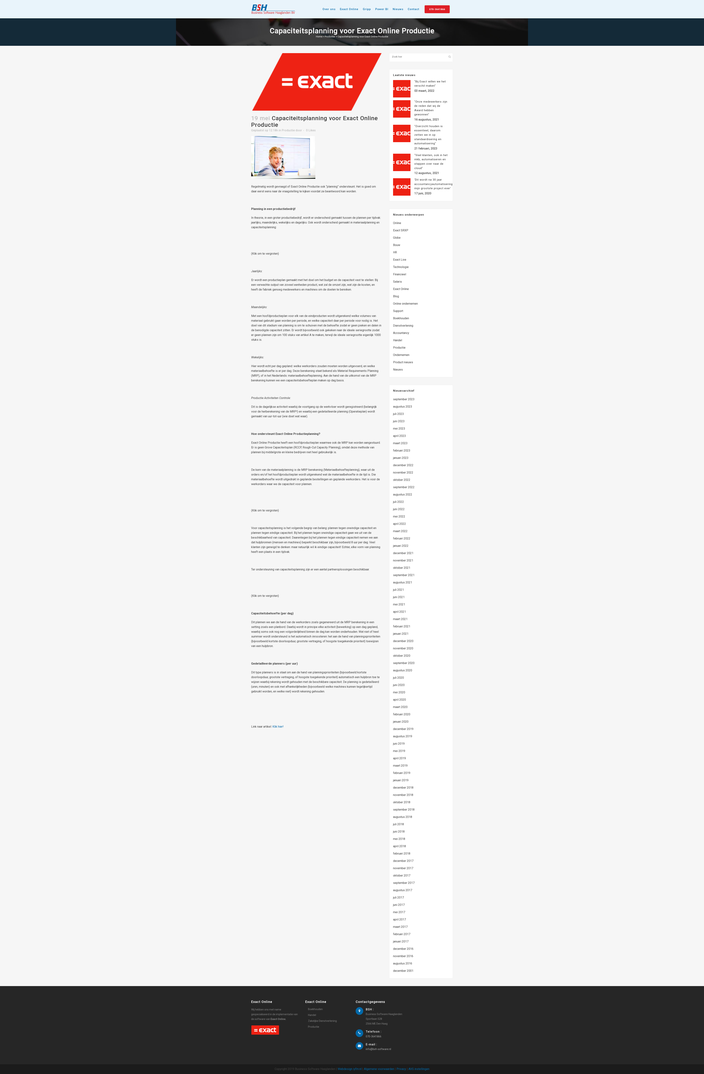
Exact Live (399, 259)
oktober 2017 (401, 875)
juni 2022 (399, 509)
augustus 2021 (402, 582)
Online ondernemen (405, 303)
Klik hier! (278, 726)
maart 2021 (400, 619)
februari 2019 (401, 773)
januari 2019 (400, 780)
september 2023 (404, 399)
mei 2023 (399, 428)
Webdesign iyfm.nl (350, 1069)
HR (395, 252)
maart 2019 (400, 765)
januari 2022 (400, 546)
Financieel (399, 274)
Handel (397, 340)
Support (398, 311)
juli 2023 (398, 414)
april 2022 (399, 524)
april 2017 (399, 919)
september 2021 (404, 575)
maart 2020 (400, 707)
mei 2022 (399, 516)
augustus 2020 (402, 670)
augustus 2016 (402, 963)
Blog (396, 296)
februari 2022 (401, 538)
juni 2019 (399, 743)
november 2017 (403, 868)
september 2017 (404, 883)
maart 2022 (400, 531)
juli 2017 (398, 897)
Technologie (401, 267)
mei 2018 (399, 839)
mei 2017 (399, 912)
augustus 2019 (402, 736)
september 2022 (404, 487)
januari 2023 (400, 458)
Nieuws (398, 369)
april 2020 (399, 699)
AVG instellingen (418, 1069)
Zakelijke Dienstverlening (322, 1020)
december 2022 (403, 465)
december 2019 (403, 729)
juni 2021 (399, 597)
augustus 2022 (402, 494)
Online (397, 223)
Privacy (401, 1069)
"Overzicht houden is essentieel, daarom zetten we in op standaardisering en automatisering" (428, 135)
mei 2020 (399, 692)
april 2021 (399, 611)
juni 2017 (399, 905)
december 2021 (403, 553)
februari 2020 (401, 714)
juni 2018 (399, 831)
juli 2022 (398, 502)
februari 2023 (401, 450)
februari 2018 (401, 853)
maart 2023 (400, 443)
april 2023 (399, 436)
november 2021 (403, 560)
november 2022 (403, 472)
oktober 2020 (401, 655)
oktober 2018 (401, 802)
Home (319, 36)
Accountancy (401, 333)
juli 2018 (398, 824)
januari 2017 (400, 941)
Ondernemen (401, 355)
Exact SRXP (400, 230)
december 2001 (403, 971)
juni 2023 (399, 421)
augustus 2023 (402, 406)
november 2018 (403, 795)
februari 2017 (401, 934)
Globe (397, 237)
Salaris (397, 281)
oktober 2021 (401, 568)
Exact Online (401, 289)
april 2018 (399, 846)
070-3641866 (437, 9)
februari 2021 (401, 626)
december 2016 (403, 949)
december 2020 (403, 641)
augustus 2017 (402, 890)
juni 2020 (399, 685)
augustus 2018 (402, 817)
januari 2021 (400, 633)
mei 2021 (399, 604)
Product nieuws (403, 362)
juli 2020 (398, 677)
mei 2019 (399, 751)
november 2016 (403, 956)
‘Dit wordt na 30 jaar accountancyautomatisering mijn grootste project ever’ (433, 184)
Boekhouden (401, 318)
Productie (330, 36)
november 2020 (403, 648)
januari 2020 (400, 721)
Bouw (396, 245)
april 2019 (399, 758)
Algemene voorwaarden (379, 1069)
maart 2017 (400, 927)
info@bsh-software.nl (378, 1049)
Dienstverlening (403, 325)
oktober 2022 (401, 480)
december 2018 (403, 787)
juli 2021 (398, 589)
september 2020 (404, 663)
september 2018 (404, 809)
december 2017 (403, 861)
